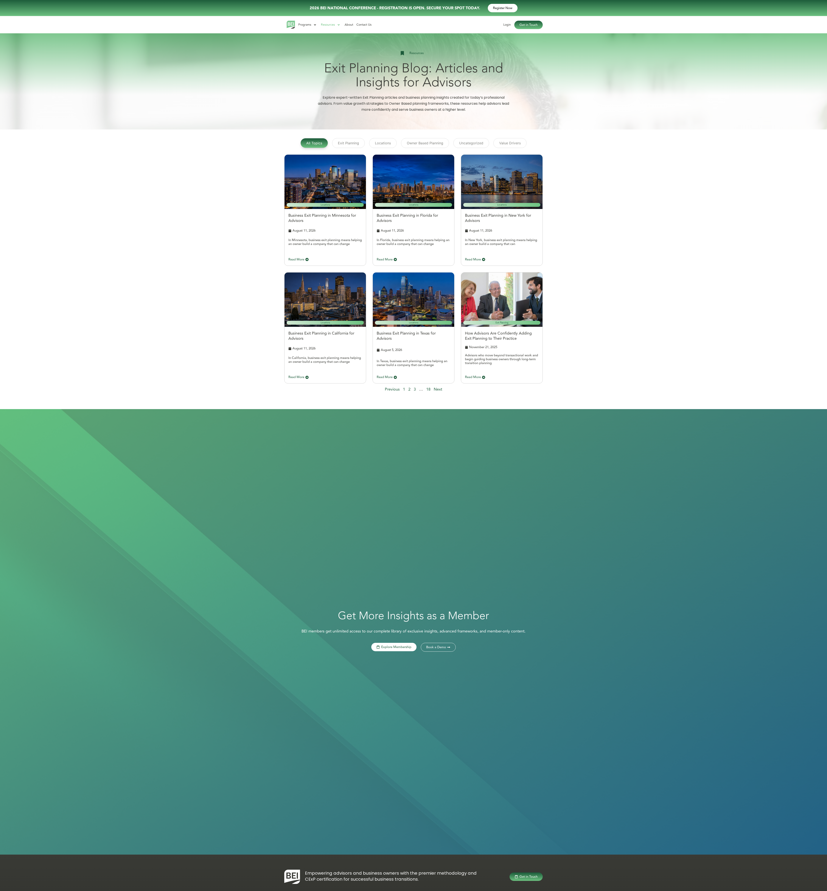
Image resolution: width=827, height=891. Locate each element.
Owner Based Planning (425, 143)
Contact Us (364, 24)
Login (507, 24)
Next (438, 389)
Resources (328, 24)
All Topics (314, 143)
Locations (383, 143)
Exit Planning (348, 143)
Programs (304, 24)
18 (428, 389)
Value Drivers (510, 143)
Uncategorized (471, 143)
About (349, 24)
